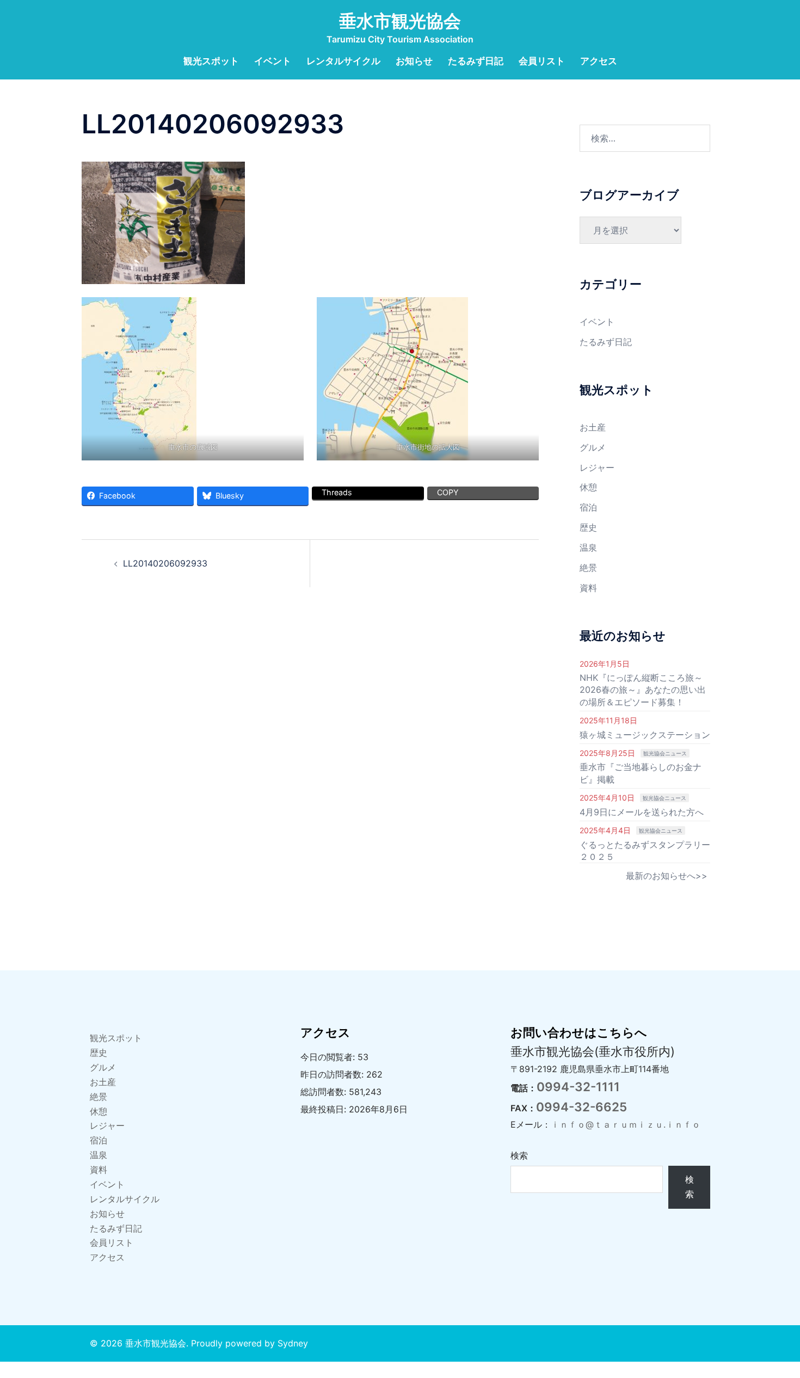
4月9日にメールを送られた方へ (642, 812)
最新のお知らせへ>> (666, 875)
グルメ (593, 447)
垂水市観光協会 (400, 21)
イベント (272, 61)
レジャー (597, 467)
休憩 (588, 487)
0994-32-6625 (581, 1106)
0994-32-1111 (578, 1086)
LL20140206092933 (165, 563)
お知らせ (414, 61)
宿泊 (588, 507)
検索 (519, 1155)
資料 (588, 587)
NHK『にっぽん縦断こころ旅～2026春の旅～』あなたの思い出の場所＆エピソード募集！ (643, 690)
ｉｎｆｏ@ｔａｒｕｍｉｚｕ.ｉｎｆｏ (625, 1124)
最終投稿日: (324, 1109)
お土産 (593, 427)
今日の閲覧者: (329, 1056)
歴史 (588, 527)
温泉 (588, 547)
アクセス (598, 61)
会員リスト (542, 61)
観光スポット (211, 61)
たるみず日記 (475, 61)
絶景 (588, 567)
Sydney (293, 1343)
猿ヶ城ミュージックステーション (645, 734)
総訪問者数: (324, 1091)
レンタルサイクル (343, 61)
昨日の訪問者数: (333, 1074)
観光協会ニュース (665, 753)
